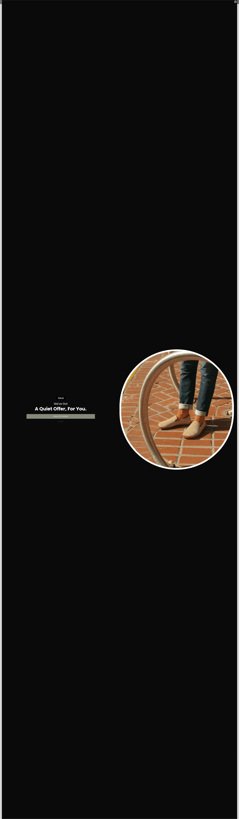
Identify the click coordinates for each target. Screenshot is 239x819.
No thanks (60, 421)
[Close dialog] (235, 2)
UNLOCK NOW (60, 416)
